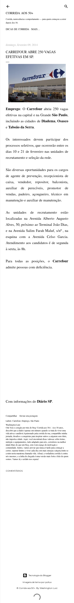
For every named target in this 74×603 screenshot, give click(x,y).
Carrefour (16, 420)
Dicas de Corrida (17, 29)
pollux (48, 582)
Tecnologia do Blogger (40, 575)
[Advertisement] (37, 307)
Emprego (25, 420)
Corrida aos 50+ (19, 13)
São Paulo (35, 420)
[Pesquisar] (66, 5)
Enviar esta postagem (29, 415)
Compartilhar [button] (11, 415)
